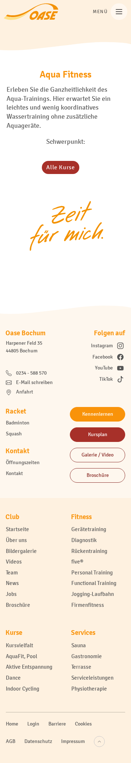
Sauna (78, 645)
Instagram (102, 346)
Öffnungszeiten (23, 462)
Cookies (83, 724)
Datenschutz (38, 741)
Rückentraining (89, 550)
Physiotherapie (89, 688)
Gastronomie (86, 656)
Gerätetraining (88, 529)
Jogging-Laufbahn (92, 593)
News (12, 583)
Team (12, 572)
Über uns (16, 540)
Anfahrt (24, 392)
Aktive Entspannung (29, 666)
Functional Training (93, 583)
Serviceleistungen (92, 677)
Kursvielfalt (19, 645)
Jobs (11, 593)
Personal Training (92, 572)
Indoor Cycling (22, 688)
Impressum (73, 741)
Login (33, 724)
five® (77, 561)
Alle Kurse (60, 167)
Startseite (17, 529)
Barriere (57, 724)
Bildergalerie (21, 550)
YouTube (104, 368)
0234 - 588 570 (31, 373)
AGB (10, 741)
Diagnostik (84, 540)
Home (12, 724)
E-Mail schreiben (34, 382)
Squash (14, 434)
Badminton (17, 423)
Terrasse (81, 666)
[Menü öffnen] (119, 11)
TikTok (106, 379)
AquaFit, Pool (21, 656)
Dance (13, 677)
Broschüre (18, 604)
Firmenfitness (87, 604)
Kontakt (14, 473)
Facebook (102, 357)
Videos (14, 561)
